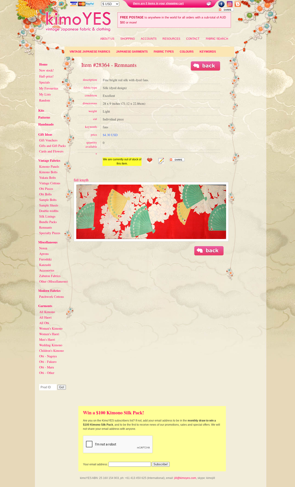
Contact (192, 38)
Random (44, 100)
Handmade (46, 124)
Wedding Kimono (50, 345)
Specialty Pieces (49, 233)
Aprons (44, 253)
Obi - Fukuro (47, 361)
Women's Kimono (50, 328)
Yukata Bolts (47, 177)
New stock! (46, 70)
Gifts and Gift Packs (52, 145)
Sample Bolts (47, 199)
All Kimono (47, 312)
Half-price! (46, 76)
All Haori (45, 317)
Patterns (44, 117)
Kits (41, 110)
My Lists (45, 94)
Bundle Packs (48, 222)
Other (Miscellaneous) (53, 281)
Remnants (45, 227)
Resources (171, 38)
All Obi (44, 323)
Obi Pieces (46, 188)
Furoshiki (45, 259)
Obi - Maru (46, 367)
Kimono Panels (49, 166)
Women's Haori (49, 334)
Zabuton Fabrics (49, 276)
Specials (44, 82)
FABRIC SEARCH (217, 38)
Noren (43, 248)
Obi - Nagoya (48, 356)
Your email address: (95, 464)
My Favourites (48, 88)
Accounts (148, 38)
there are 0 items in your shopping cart (158, 3)
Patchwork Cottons (51, 296)
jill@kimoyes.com (185, 478)
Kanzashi (45, 265)
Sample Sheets (48, 205)
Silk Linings (47, 216)
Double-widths (48, 211)
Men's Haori (47, 339)
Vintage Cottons (49, 183)
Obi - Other (46, 372)
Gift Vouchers (48, 140)
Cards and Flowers (51, 151)
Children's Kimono (51, 350)
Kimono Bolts (48, 172)
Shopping (127, 38)
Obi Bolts (45, 194)
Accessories (46, 270)
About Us (107, 38)
